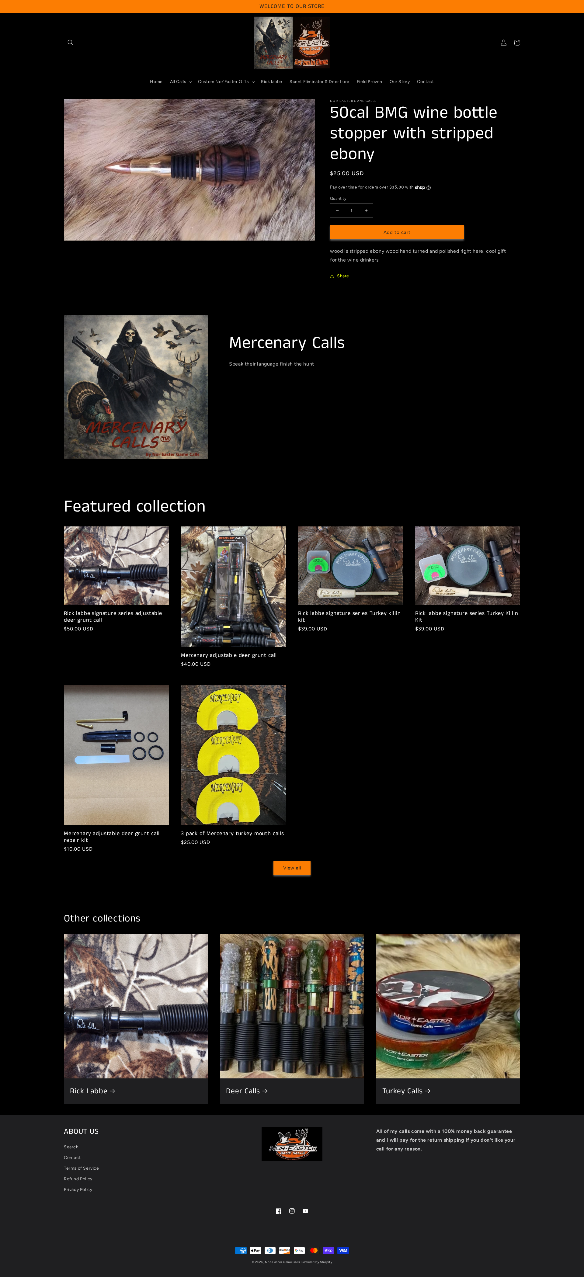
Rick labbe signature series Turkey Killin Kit (466, 616)
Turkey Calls (402, 1091)
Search (71, 1147)
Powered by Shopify (316, 1262)
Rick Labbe (88, 1091)
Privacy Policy (78, 1189)
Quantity (338, 198)
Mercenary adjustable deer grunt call (229, 655)
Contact (72, 1157)
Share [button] (343, 276)
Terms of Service (81, 1168)
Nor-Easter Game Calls (282, 1262)
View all (292, 868)
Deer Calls (243, 1091)
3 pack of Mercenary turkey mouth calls (232, 833)
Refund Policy (78, 1179)
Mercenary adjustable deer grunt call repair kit (112, 837)
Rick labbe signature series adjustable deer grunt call (113, 616)
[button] (70, 42)
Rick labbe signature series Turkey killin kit (349, 616)
